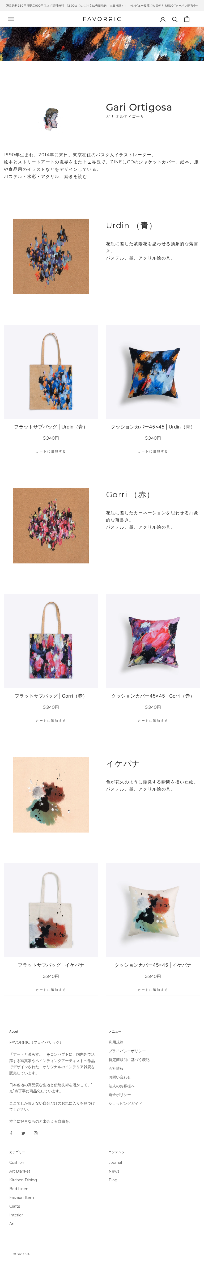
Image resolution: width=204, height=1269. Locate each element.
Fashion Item (21, 1197)
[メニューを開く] (11, 19)
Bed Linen (18, 1188)
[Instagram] (35, 1133)
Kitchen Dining (23, 1180)
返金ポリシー (120, 1094)
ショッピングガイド (125, 1103)
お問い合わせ (120, 1077)
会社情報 (116, 1068)
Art (12, 1223)
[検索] (175, 19)
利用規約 (116, 1042)
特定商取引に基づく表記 (129, 1059)
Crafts (14, 1206)
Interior (16, 1215)
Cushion (16, 1162)
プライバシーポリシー (127, 1051)
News (114, 1171)
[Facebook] (11, 1133)
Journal (115, 1162)
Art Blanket (19, 1171)
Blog (113, 1180)
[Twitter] (23, 1133)
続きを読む (75, 176)
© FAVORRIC (21, 1254)
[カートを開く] (186, 19)
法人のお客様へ (122, 1086)
